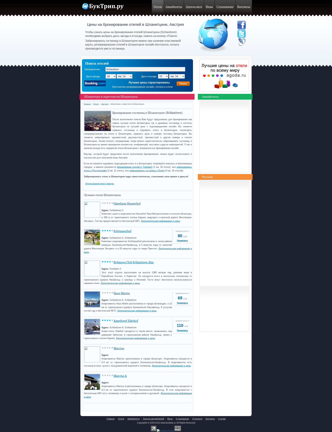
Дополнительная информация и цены (160, 221)
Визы (209, 6)
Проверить (182, 240)
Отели (158, 6)
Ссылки (222, 419)
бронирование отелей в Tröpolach (134, 167)
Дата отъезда (148, 76)
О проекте (197, 419)
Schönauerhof (122, 231)
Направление (92, 69)
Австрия (104, 104)
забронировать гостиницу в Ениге (147, 170)
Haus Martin (122, 293)
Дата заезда (93, 76)
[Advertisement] (124, 406)
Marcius (119, 348)
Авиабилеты (173, 6)
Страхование (225, 6)
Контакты (243, 6)
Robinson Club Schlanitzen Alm (134, 262)
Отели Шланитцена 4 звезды (99, 183)
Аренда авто (194, 6)
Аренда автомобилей (153, 419)
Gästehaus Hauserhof (127, 204)
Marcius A (120, 376)
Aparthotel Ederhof (126, 321)
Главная (87, 104)
